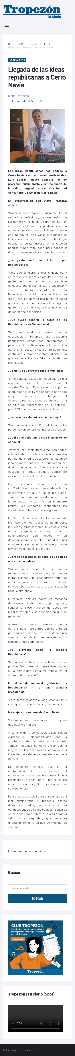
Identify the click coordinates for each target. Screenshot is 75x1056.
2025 (21, 44)
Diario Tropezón (18, 96)
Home (11, 44)
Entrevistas (47, 44)
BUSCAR (37, 898)
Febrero (32, 44)
